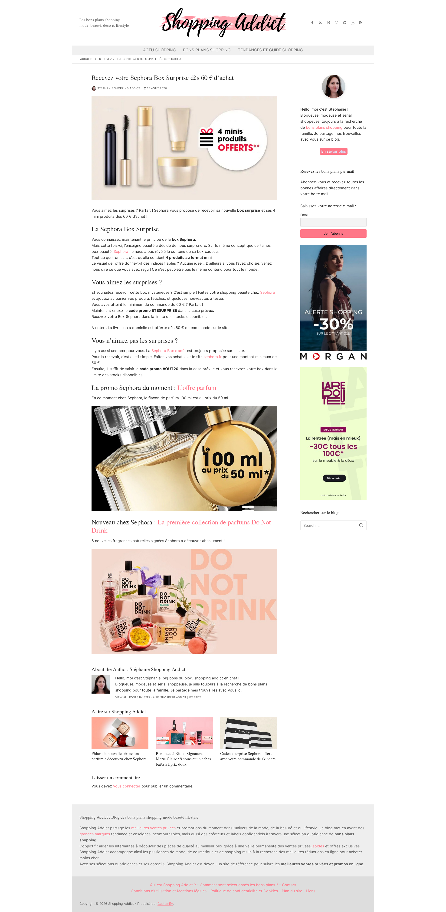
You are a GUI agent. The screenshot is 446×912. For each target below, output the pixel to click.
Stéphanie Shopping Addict (118, 88)
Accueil (86, 59)
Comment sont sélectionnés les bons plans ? (239, 884)
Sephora (121, 251)
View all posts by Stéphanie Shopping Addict (151, 697)
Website (195, 697)
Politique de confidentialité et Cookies (244, 891)
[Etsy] (352, 22)
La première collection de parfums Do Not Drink (181, 525)
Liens (310, 891)
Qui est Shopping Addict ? (173, 884)
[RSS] (360, 22)
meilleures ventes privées (153, 828)
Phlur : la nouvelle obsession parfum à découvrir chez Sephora (119, 756)
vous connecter (126, 786)
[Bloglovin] (328, 22)
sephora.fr (213, 356)
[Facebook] (312, 22)
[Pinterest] (344, 22)
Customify (165, 903)
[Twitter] (320, 22)
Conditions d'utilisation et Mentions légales (169, 891)
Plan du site (292, 891)
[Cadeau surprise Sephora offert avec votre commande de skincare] (248, 733)
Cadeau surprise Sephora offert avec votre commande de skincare (248, 756)
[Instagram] (336, 22)
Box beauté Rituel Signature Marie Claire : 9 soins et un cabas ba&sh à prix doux (183, 759)
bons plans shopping (324, 127)
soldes (318, 846)
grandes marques (94, 834)
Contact (289, 884)
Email (304, 215)
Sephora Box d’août (168, 350)
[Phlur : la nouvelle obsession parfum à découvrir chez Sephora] (120, 733)
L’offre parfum (196, 387)
